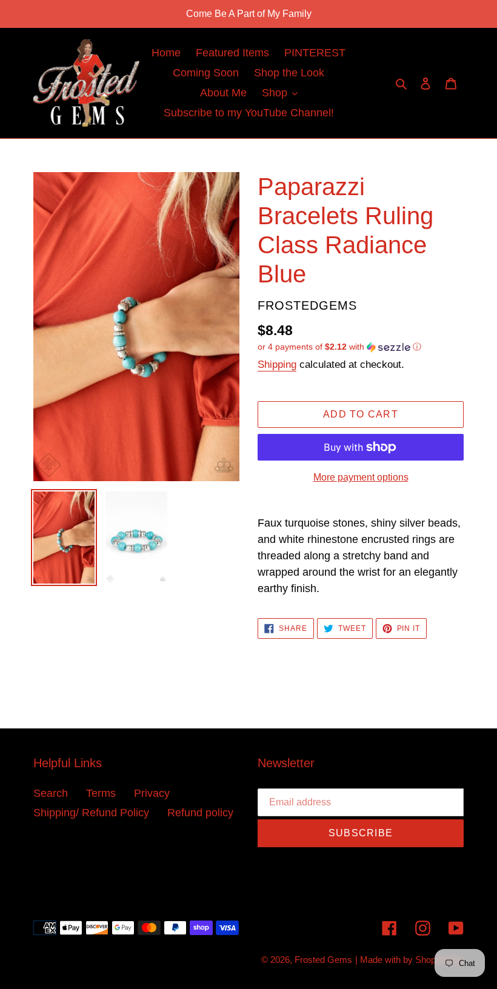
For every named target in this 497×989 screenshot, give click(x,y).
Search (50, 793)
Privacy (152, 793)
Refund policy (200, 813)
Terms (101, 793)
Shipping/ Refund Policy (91, 813)
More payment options (361, 477)
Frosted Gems (323, 959)
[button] (339, 347)
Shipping (277, 364)
